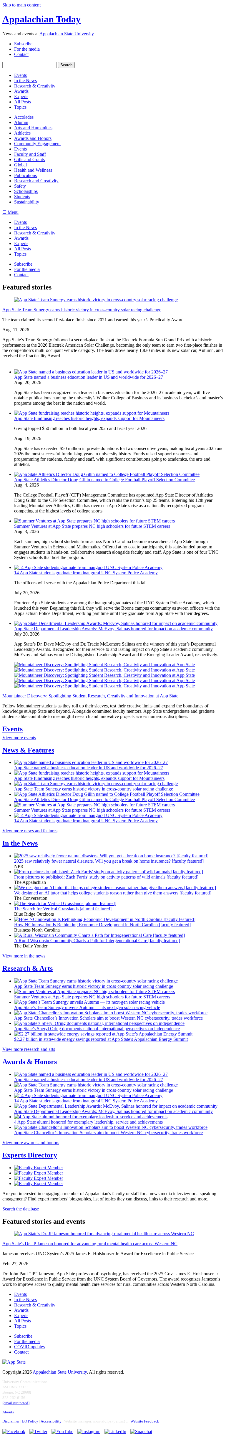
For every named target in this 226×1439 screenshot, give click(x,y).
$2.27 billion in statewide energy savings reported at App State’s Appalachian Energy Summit (101, 1039)
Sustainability (26, 201)
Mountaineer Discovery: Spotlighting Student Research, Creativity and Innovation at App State (90, 695)
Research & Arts (27, 968)
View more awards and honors (30, 1142)
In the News (20, 843)
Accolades (24, 117)
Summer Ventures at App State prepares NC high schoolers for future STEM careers (92, 526)
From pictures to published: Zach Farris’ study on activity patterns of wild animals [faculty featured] (106, 876)
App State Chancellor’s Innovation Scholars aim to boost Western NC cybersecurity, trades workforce (108, 1017)
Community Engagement (37, 143)
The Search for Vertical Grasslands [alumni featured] (63, 908)
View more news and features (29, 830)
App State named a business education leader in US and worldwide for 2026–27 (88, 377)
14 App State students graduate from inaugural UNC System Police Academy (86, 572)
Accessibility (51, 1421)
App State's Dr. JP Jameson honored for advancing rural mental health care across (89, 1243)
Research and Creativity (36, 180)
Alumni (21, 122)
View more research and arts (28, 1049)
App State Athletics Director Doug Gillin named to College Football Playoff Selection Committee (104, 479)
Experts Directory (29, 1155)
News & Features (28, 750)
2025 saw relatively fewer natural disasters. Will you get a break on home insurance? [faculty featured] (109, 861)
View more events (19, 737)
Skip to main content (21, 4)
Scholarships (26, 191)
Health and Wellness (33, 170)
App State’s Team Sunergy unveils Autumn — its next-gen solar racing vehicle (87, 1007)
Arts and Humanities (33, 127)
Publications (25, 175)
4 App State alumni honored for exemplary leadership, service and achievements (88, 1121)
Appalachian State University (66, 33)
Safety (20, 185)
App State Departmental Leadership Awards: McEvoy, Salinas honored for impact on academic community (113, 628)
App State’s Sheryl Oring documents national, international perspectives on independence (97, 1028)
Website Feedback (144, 1421)
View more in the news (23, 955)
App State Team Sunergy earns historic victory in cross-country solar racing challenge (93, 788)
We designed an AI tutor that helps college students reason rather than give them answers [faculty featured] (112, 892)
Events (20, 148)
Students (22, 196)
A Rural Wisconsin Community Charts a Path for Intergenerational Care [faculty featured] (97, 940)
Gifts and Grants (29, 159)
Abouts (8, 1412)
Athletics (22, 132)
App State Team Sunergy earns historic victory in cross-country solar (81, 309)
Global (20, 164)
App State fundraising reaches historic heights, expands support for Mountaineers (89, 418)
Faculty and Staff (30, 154)
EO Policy (30, 1421)
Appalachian (41, 19)
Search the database (20, 1208)
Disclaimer (10, 1421)
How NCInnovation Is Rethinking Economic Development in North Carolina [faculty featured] (102, 924)
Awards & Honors (29, 1062)
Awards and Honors (32, 138)
